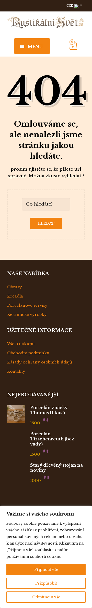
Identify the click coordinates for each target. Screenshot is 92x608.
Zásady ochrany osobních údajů (39, 362)
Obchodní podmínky (28, 352)
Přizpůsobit (46, 583)
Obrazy (14, 287)
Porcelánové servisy (27, 305)
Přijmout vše (46, 569)
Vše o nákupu (21, 343)
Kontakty (16, 371)
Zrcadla (15, 296)
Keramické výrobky (27, 314)
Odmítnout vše (46, 597)
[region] (46, 557)
